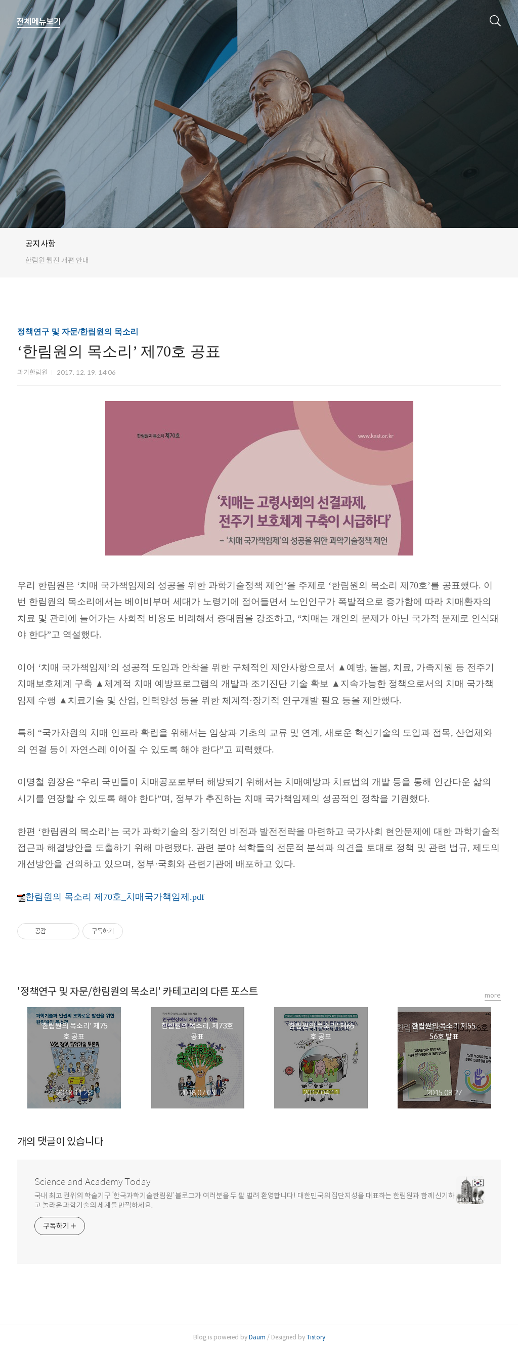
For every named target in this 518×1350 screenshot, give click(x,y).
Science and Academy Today (92, 1181)
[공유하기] (55, 931)
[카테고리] (38, 21)
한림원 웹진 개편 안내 (57, 260)
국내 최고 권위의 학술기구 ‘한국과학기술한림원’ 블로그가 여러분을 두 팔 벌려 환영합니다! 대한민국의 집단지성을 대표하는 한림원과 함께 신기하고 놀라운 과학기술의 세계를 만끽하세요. (244, 1200)
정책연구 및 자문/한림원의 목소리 (78, 331)
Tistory (316, 1337)
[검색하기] (495, 20)
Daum (257, 1337)
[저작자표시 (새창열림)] (127, 931)
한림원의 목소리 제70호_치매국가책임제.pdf (114, 897)
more (493, 995)
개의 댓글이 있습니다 (60, 1141)
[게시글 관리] (68, 931)
